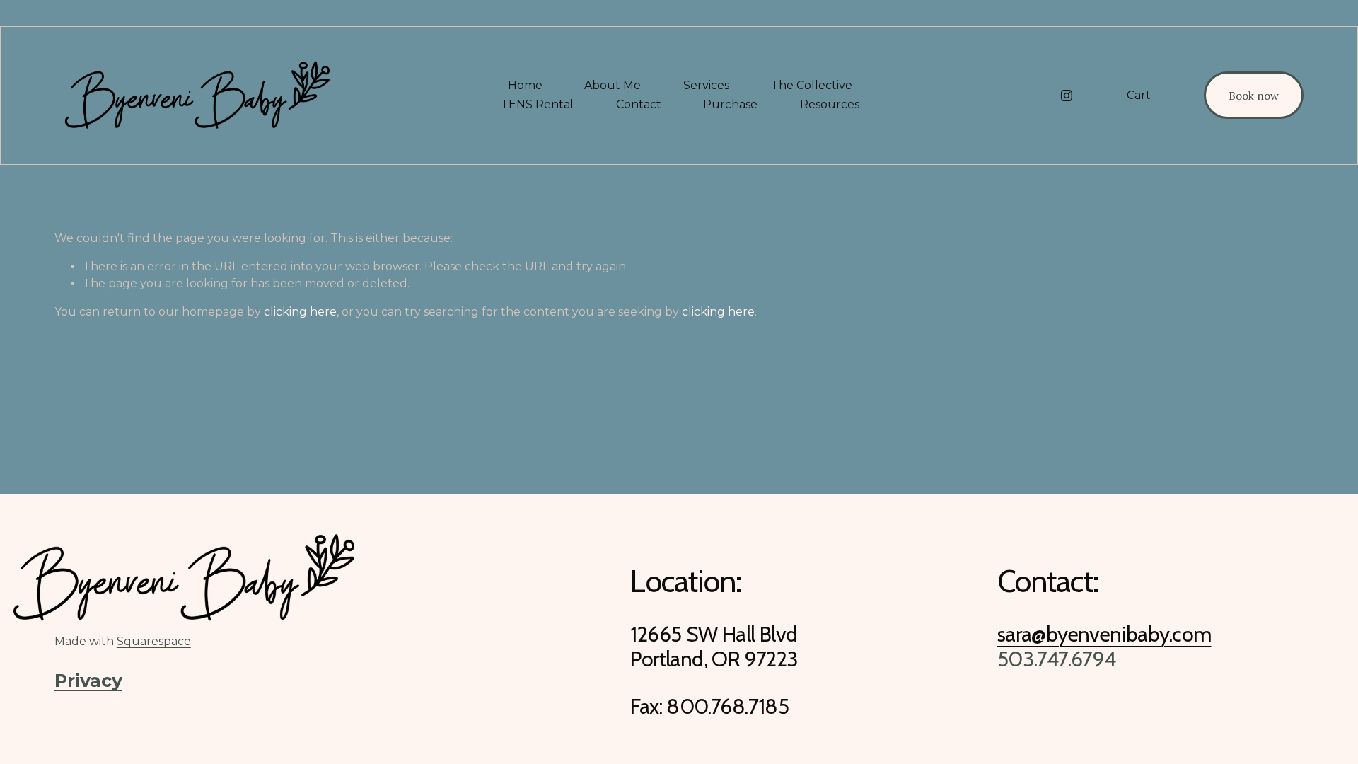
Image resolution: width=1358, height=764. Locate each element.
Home (525, 85)
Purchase (730, 104)
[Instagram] (1067, 95)
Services (706, 85)
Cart (1139, 95)
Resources (829, 104)
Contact (638, 104)
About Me (612, 85)
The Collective (811, 85)
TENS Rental (537, 104)
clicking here (300, 311)
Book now (1254, 95)
